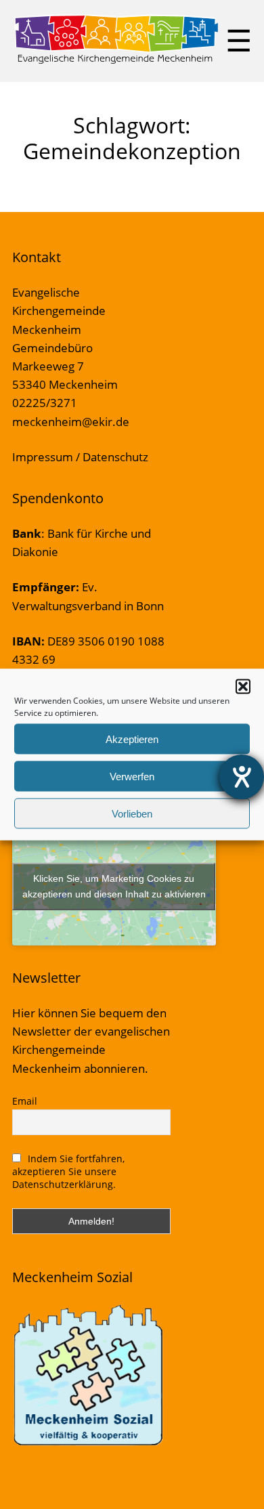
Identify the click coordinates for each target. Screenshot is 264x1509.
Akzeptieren (132, 738)
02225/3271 (44, 402)
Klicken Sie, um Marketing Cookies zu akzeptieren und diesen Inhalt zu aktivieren (114, 886)
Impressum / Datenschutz (80, 457)
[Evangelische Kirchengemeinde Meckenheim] (116, 61)
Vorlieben (132, 813)
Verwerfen (132, 776)
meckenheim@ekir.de (70, 421)
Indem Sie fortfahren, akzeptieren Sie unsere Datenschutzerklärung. (68, 1171)
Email (24, 1100)
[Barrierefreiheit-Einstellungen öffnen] (241, 776)
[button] (243, 687)
